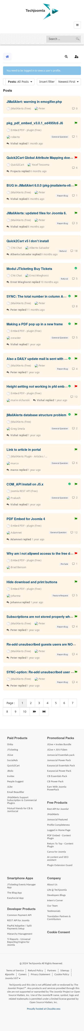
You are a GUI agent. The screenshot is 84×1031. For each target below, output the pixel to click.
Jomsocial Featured (57, 819)
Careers (23, 974)
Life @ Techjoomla (57, 890)
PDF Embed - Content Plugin (59, 837)
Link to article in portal (24, 449)
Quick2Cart (13, 765)
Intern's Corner (55, 900)
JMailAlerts (53, 814)
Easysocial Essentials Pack (61, 765)
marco (14, 470)
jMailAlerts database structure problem (36, 414)
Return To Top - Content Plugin (60, 845)
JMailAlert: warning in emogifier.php (34, 101)
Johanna (15, 602)
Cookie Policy (61, 974)
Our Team (52, 905)
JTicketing (12, 749)
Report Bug (62, 195)
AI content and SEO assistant (58, 858)
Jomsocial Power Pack (59, 760)
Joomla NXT (11, 978)
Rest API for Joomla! (58, 809)
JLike (9, 787)
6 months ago (38, 171)
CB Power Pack (55, 781)
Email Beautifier (15, 792)
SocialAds (12, 760)
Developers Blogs (56, 895)
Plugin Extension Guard (59, 865)
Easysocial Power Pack (59, 771)
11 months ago (36, 309)
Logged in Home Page (58, 830)
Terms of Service (15, 970)
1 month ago (35, 143)
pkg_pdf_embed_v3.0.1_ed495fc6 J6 (35, 123)
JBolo (10, 771)
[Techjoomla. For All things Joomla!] (42, 11)
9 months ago (49, 254)
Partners (51, 970)
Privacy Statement (40, 974)
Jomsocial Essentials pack (60, 755)
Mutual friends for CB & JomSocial (20, 809)
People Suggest (15, 781)
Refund (62, 251)
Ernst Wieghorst (20, 282)
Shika (10, 744)
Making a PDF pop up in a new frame (35, 323)
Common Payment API (19, 915)
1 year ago (34, 344)
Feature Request (60, 595)
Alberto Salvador (21, 254)
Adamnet (16, 539)
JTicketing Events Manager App (21, 886)
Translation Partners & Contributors (59, 917)
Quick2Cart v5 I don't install (28, 240)
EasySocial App (15, 898)
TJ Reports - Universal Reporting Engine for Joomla (18, 942)
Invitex (10, 776)
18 (75, 251)
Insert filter (47, 82)
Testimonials (53, 911)
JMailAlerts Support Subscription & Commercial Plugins (22, 800)
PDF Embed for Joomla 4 (26, 518)
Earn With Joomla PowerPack (56, 788)
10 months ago (49, 282)
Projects (15, 171)
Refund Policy (35, 970)
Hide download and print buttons (32, 581)
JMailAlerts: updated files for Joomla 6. (36, 213)
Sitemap (64, 970)
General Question (59, 136)
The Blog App (14, 892)
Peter (14, 309)
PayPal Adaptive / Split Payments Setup (19, 927)
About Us (52, 884)
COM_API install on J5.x (25, 484)
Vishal (14, 143)
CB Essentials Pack (57, 776)
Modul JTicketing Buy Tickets (29, 268)
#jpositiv (9, 974)
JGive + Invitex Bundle (59, 744)
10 (24, 711)
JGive (10, 755)
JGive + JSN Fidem (57, 749)
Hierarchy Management (19, 934)
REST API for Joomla (18, 920)
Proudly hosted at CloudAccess (43, 1009)
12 (75, 396)
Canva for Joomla (56, 852)
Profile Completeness (58, 825)
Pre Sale (64, 564)
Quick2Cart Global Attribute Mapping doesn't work (45, 157)
